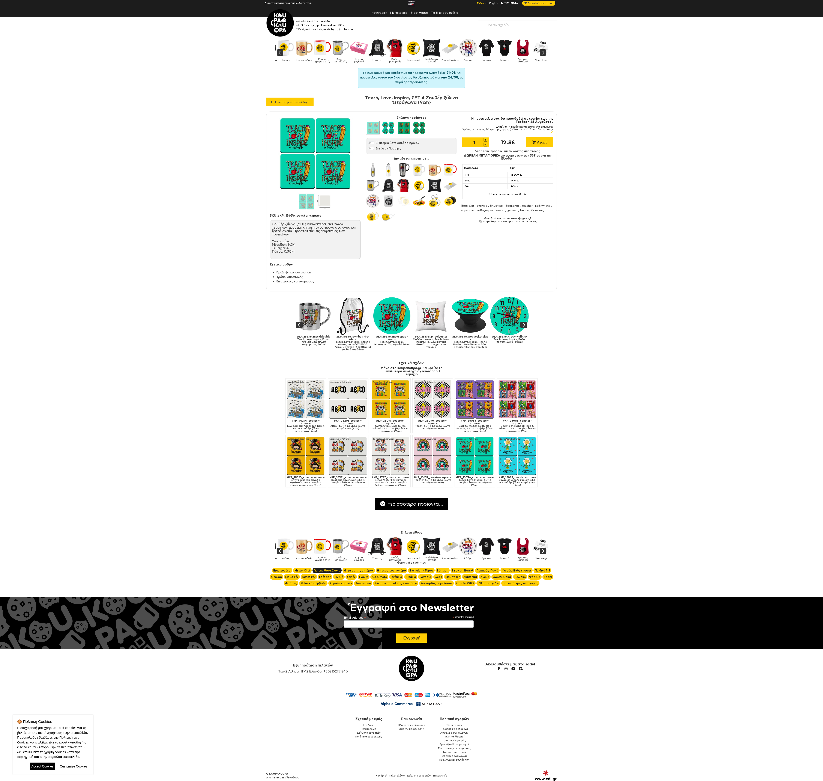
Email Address (355, 618)
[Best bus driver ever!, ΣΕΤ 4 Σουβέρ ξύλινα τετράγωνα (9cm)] (348, 456)
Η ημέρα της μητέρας (359, 570)
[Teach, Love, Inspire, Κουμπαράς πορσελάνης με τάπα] (471, 316)
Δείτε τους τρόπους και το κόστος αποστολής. (508, 150)
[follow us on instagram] (506, 668)
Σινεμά (338, 577)
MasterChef (302, 570)
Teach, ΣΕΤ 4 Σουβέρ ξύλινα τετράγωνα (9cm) (432, 424)
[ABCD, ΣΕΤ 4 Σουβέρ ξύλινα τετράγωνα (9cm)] (348, 399)
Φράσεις (291, 583)
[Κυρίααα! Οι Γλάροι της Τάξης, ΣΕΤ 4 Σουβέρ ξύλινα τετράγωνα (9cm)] (306, 399)
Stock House (419, 12)
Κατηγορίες (379, 12)
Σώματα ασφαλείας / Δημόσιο (395, 583)
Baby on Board (462, 570)
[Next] (543, 52)
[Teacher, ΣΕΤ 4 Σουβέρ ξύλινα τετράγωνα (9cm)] (433, 456)
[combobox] (517, 25)
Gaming (276, 577)
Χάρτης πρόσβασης (411, 728)
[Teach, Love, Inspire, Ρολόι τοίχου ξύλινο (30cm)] (432, 316)
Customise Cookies (73, 766)
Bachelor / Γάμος (421, 570)
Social (548, 577)
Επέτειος (325, 577)
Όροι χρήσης (454, 725)
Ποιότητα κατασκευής (368, 736)
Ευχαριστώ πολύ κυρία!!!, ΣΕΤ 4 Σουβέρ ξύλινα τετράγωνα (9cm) (517, 481)
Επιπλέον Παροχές (388, 148)
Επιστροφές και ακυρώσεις (295, 281)
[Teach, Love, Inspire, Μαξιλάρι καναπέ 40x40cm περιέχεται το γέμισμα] (353, 316)
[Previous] (280, 52)
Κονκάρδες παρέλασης (436, 583)
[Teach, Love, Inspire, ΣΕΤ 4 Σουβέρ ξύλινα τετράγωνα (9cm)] (510, 316)
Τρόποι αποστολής (289, 277)
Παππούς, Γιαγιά (487, 570)
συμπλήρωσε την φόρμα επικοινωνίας (509, 221)
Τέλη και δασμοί (454, 736)
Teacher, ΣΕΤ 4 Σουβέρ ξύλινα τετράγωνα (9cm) (432, 480)
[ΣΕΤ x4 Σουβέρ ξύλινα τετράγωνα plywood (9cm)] (403, 127)
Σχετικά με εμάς (368, 719)
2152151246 (511, 3)
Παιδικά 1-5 (542, 570)
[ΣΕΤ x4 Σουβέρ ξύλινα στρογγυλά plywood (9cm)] (419, 127)
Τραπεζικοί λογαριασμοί (454, 744)
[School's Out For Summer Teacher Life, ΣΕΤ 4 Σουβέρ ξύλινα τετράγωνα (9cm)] (390, 456)
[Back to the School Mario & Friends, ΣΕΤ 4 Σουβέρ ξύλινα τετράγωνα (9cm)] (517, 399)
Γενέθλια (396, 577)
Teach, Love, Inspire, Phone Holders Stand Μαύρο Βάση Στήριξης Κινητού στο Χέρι (393, 341)
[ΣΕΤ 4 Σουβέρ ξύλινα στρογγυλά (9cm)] (388, 127)
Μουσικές (292, 577)
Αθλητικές (309, 577)
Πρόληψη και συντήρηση (293, 272)
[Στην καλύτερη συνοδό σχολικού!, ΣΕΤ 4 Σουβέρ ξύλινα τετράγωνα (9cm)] (306, 456)
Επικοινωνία (411, 719)
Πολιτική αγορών (454, 719)
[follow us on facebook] (499, 668)
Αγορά (542, 142)
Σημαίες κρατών (341, 583)
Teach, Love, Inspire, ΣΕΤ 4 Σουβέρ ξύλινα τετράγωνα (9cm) (510, 341)
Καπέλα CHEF (465, 583)
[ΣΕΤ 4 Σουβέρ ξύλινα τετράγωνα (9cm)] (372, 127)
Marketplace (398, 12)
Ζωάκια (410, 577)
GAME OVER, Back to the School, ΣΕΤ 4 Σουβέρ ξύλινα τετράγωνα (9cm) (390, 425)
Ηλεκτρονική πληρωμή (411, 725)
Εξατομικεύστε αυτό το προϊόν (397, 143)
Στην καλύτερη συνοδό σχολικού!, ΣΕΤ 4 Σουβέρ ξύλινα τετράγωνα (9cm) (306, 481)
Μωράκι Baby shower (516, 570)
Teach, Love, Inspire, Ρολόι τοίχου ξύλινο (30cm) (432, 339)
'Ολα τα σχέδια (488, 583)
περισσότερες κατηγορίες (520, 583)
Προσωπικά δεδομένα (454, 728)
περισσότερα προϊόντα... (414, 504)
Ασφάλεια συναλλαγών (454, 732)
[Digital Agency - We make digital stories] (546, 775)
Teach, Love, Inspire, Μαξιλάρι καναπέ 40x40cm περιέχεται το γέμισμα (353, 341)
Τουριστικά (363, 583)
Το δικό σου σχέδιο (444, 12)
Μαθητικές (452, 577)
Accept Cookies (42, 766)
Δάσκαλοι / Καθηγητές (298, 382)
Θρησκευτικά (502, 577)
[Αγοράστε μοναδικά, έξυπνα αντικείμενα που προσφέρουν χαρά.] (280, 23)
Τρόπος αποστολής (454, 752)
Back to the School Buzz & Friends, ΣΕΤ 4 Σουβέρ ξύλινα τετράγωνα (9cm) (475, 425)
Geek (438, 577)
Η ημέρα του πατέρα (391, 570)
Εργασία (425, 577)
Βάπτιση (442, 570)
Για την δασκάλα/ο (327, 570)
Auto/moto (379, 577)
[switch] (371, 142)
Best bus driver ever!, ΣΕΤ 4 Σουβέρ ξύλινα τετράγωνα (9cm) (348, 481)
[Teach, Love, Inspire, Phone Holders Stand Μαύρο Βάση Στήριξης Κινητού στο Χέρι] (392, 316)
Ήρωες (363, 577)
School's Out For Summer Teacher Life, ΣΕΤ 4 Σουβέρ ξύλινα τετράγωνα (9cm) (390, 481)
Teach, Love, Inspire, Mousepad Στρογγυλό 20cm (314, 340)
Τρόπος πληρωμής (454, 740)
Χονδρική (368, 725)
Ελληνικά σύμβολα (313, 583)
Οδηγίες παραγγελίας (454, 755)
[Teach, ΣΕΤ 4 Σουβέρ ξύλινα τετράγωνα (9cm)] (433, 399)
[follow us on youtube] (513, 668)
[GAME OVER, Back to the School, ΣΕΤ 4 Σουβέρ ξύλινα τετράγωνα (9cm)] (390, 399)
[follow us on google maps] (520, 668)
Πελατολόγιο (368, 728)
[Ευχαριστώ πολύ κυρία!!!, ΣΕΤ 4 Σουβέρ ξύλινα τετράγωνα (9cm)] (517, 456)
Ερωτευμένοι (282, 570)
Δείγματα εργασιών (368, 732)
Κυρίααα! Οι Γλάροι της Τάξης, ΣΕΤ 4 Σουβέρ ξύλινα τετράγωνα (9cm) (305, 425)
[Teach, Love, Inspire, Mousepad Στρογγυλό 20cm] (314, 316)
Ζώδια (484, 577)
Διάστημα (470, 577)
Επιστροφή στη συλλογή (291, 102)
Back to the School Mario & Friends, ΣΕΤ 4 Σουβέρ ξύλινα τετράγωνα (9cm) (517, 425)
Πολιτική (520, 577)
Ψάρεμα (534, 577)
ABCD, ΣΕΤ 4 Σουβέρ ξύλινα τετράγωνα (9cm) (347, 424)
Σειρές (351, 577)
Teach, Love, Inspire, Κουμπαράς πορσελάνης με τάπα (471, 340)
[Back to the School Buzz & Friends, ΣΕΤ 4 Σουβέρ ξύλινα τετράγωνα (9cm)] (475, 399)
